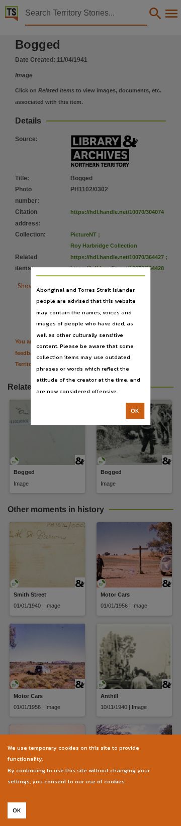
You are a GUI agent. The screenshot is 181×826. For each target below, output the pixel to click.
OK (135, 410)
